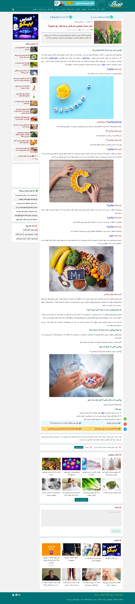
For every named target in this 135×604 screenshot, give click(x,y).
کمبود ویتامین (53, 58)
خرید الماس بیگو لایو (112, 423)
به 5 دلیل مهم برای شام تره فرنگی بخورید (91, 493)
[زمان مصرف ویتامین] (81, 97)
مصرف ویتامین (79, 447)
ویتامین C (110, 149)
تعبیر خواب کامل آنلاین (30, 230)
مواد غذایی (85, 58)
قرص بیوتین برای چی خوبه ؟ (112, 492)
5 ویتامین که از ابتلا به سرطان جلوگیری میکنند (51, 493)
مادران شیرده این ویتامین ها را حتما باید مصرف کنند (71, 493)
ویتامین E (110, 217)
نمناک (103, 9)
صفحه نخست (119, 595)
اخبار (98, 9)
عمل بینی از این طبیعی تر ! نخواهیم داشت (93, 559)
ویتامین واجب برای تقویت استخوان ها (71, 473)
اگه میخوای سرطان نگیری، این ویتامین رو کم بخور (111, 473)
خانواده (78, 9)
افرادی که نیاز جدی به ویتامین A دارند (51, 473)
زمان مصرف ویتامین (115, 122)
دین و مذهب (42, 9)
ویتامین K (110, 226)
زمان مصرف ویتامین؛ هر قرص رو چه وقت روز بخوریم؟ (70, 26)
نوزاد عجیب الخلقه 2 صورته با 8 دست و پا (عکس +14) (64, 423)
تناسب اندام (70, 9)
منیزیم (111, 235)
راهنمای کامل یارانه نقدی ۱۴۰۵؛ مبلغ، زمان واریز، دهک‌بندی (63, 429)
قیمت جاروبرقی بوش (31, 234)
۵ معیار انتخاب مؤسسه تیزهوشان (71, 558)
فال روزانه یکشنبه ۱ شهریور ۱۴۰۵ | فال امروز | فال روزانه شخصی (51, 560)
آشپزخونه (50, 9)
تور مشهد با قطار (32, 239)
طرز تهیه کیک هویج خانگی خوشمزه (28, 199)
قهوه (102, 413)
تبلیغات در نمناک (99, 595)
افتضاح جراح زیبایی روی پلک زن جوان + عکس (111, 583)
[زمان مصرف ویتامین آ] (81, 268)
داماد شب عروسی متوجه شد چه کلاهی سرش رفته (91, 583)
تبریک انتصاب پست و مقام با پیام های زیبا (26, 195)
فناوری (35, 9)
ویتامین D (110, 205)
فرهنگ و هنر (91, 9)
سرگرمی (84, 9)
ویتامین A (110, 69)
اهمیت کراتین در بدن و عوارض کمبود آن (91, 473)
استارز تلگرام (19, 234)
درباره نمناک (109, 595)
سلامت (57, 9)
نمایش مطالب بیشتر (81, 500)
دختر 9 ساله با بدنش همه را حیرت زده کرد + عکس (71, 583)
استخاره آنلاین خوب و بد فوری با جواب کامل (106, 429)
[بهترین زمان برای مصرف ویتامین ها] (81, 181)
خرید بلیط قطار (21, 239)
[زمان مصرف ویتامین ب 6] (81, 375)
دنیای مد (63, 9)
